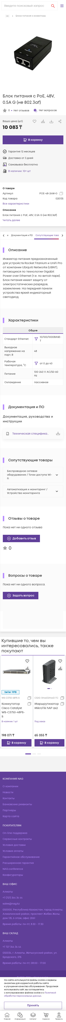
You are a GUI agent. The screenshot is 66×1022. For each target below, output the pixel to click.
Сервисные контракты (17, 839)
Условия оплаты (13, 851)
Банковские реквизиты (17, 804)
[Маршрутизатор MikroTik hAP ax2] (49, 672)
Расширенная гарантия (18, 863)
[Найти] (53, 6)
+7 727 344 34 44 (12, 947)
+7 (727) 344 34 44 (13, 897)
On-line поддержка (15, 833)
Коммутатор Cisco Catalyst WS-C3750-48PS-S (13, 710)
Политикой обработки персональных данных (30, 994)
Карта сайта (11, 816)
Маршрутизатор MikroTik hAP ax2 (46, 706)
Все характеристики (16, 203)
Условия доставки (14, 845)
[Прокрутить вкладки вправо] (62, 235)
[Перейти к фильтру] (36, 339)
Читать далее (11, 220)
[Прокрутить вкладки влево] (3, 235)
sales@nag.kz (11, 903)
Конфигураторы (13, 875)
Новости (8, 792)
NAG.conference (13, 869)
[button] (33, 53)
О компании (10, 786)
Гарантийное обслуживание (21, 857)
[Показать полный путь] (7, 16)
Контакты (9, 798)
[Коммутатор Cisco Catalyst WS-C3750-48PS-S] (17, 672)
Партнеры (9, 810)
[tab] (22, 235)
